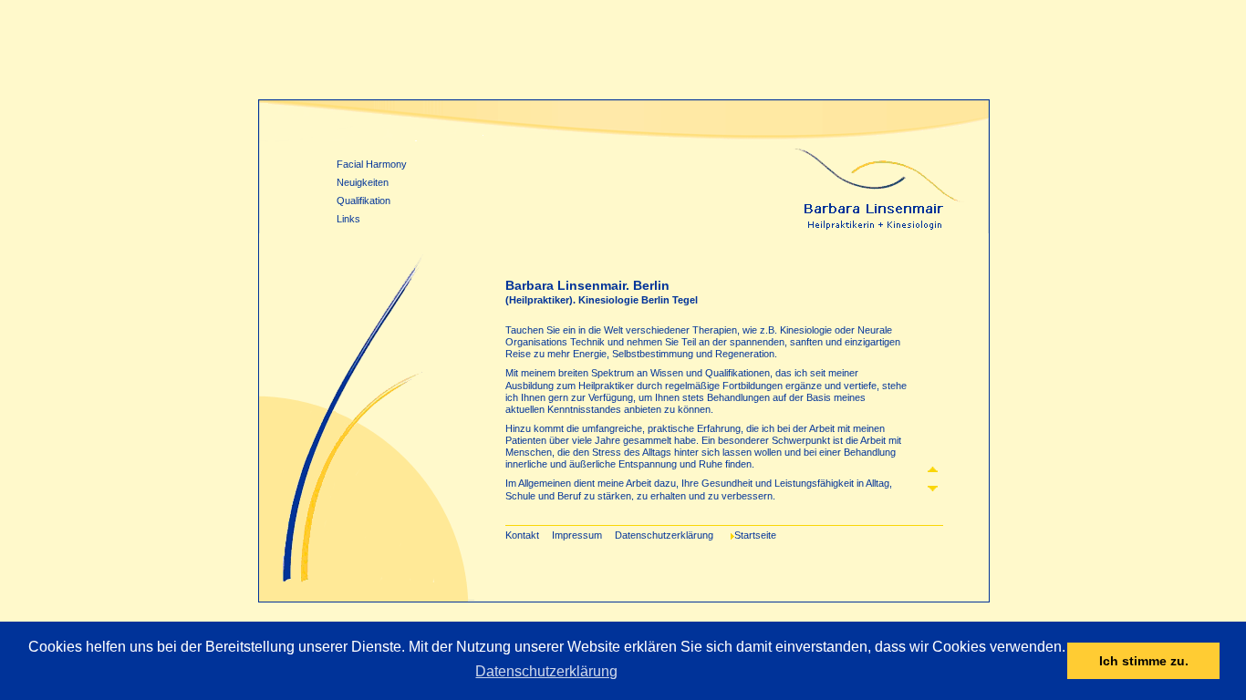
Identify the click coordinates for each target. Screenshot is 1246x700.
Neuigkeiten (363, 182)
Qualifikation (363, 200)
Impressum (577, 535)
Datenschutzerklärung (546, 671)
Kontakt (522, 535)
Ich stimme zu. (1144, 661)
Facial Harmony (372, 164)
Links (348, 218)
